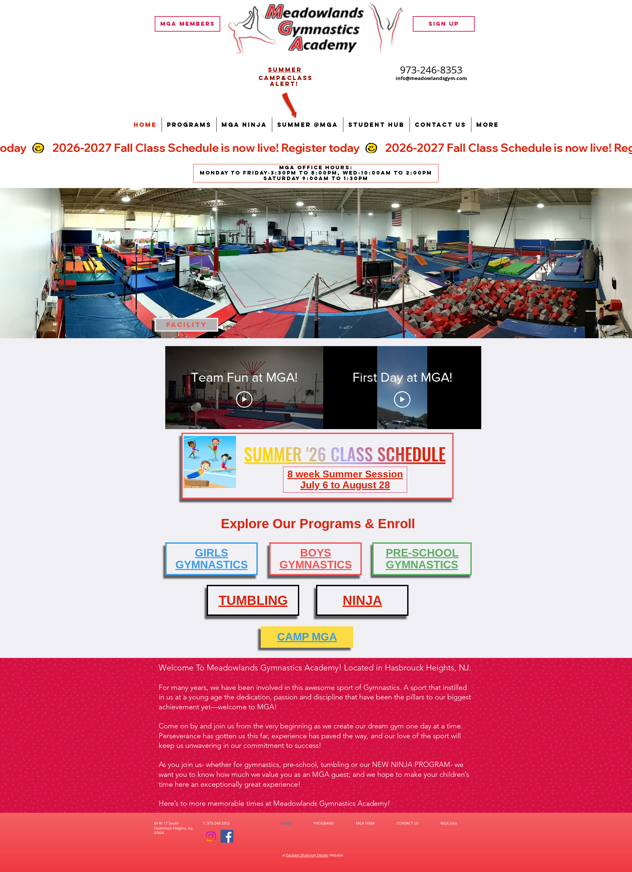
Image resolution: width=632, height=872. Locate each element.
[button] (189, 124)
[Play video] (244, 399)
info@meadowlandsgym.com (431, 78)
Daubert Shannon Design (307, 855)
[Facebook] (227, 836)
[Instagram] (210, 836)
